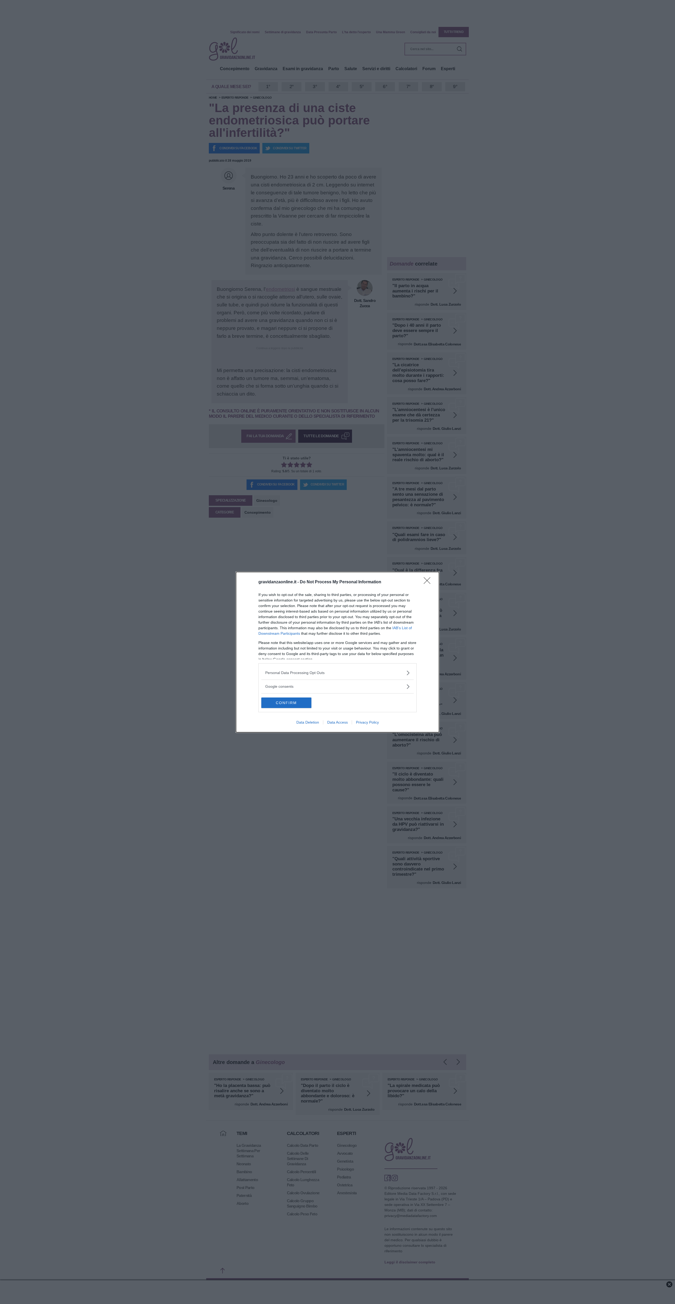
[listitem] (337, 673)
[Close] (429, 582)
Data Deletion (307, 722)
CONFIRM (286, 703)
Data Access (337, 722)
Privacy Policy (367, 722)
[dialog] (337, 652)
